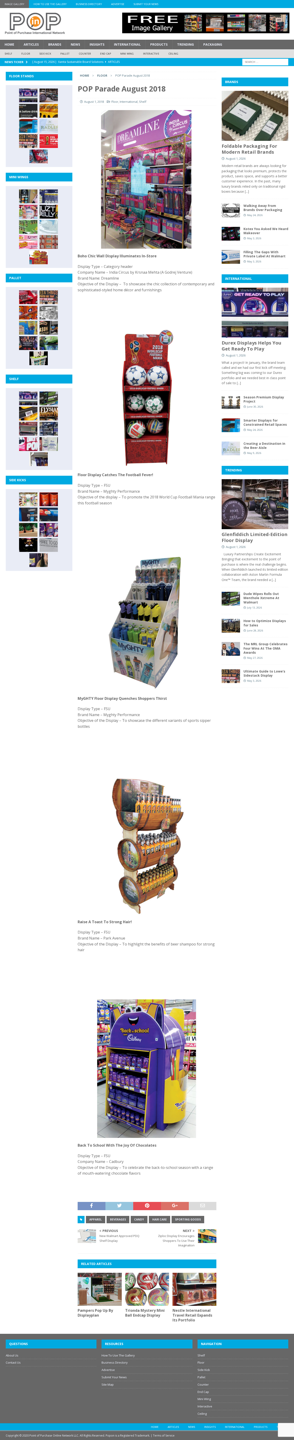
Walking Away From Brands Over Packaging (262, 207)
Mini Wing (127, 53)
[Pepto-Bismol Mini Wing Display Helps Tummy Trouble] (28, 242)
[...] (247, 191)
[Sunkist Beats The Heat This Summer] (28, 212)
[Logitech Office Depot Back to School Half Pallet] (38, 358)
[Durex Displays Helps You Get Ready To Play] (28, 95)
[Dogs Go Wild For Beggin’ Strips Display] (38, 560)
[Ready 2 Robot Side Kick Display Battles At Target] (28, 545)
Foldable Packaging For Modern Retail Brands (249, 149)
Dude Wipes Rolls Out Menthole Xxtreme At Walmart (261, 598)
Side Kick (45, 53)
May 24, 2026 (255, 215)
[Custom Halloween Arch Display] (49, 413)
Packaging (212, 44)
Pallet (65, 53)
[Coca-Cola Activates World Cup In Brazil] (49, 141)
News (75, 44)
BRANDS (231, 82)
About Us (12, 1355)
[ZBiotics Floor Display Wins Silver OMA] (28, 111)
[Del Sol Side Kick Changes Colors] (49, 530)
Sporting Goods (188, 1219)
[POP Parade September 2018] (49, 212)
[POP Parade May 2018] (28, 227)
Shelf (8, 53)
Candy (139, 1219)
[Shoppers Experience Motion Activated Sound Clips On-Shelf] (38, 459)
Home (9, 44)
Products (159, 44)
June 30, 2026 (255, 406)
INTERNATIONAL (238, 278)
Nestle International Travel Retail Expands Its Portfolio (192, 1315)
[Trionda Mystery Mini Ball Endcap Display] (147, 1289)
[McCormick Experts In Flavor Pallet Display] (49, 328)
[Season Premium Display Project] (231, 402)
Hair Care (159, 1219)
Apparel (95, 1219)
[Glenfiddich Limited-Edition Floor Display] (49, 95)
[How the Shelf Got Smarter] (28, 413)
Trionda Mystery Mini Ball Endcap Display (145, 1313)
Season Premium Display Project (263, 399)
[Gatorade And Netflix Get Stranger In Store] (28, 343)
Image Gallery (14, 4)
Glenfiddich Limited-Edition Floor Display (255, 537)
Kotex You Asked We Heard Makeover (265, 231)
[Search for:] (265, 61)
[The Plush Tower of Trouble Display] (49, 313)
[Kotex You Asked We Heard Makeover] (231, 234)
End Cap (105, 53)
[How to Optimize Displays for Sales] (231, 626)
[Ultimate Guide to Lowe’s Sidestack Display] (28, 141)
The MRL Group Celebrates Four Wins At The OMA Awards (265, 648)
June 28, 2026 (255, 630)
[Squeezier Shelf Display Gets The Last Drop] (49, 444)
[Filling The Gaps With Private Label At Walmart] (231, 257)
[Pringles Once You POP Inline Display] (28, 444)
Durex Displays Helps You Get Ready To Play (251, 346)
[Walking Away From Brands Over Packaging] (231, 210)
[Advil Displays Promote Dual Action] (49, 514)
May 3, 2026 (254, 238)
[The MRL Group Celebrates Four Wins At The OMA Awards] (231, 649)
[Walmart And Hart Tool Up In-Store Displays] (28, 514)
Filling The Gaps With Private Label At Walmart (264, 254)
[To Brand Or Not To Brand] (28, 530)
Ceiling (173, 53)
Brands (54, 44)
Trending (185, 44)
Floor (25, 53)
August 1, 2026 (236, 158)
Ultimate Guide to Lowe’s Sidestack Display (264, 673)
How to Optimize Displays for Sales (264, 623)
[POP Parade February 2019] (49, 196)
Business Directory (89, 4)
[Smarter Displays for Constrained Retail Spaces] (28, 126)
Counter (85, 53)
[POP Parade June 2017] (38, 257)
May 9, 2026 (254, 453)
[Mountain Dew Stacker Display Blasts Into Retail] (49, 343)
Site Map (108, 1384)
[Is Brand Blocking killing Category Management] (49, 429)
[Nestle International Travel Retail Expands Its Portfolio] (194, 1289)
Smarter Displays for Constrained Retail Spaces (265, 422)
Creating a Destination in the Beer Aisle (264, 445)
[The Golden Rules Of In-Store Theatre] (28, 429)
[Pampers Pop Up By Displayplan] (100, 1289)
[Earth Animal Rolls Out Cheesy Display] (49, 111)
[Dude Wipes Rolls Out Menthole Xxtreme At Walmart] (49, 398)
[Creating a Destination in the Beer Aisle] (49, 126)
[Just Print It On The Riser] (49, 545)
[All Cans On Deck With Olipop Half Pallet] (28, 328)
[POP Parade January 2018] (49, 227)
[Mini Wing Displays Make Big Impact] (28, 196)
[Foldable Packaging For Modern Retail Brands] (255, 116)
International (127, 44)
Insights (97, 44)
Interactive (151, 53)
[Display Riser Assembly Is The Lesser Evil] (38, 156)
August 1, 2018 (94, 102)
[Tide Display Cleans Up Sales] (28, 313)
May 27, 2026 (255, 657)
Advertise (117, 4)
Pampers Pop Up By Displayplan (95, 1313)
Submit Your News (145, 4)
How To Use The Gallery (50, 4)
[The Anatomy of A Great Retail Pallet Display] (28, 297)
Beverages (118, 1219)
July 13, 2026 (254, 607)
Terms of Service (164, 1435)
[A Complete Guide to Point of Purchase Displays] (28, 499)
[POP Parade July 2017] (49, 242)
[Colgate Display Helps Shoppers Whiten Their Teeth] (49, 499)
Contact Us (13, 1362)
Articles (31, 44)
